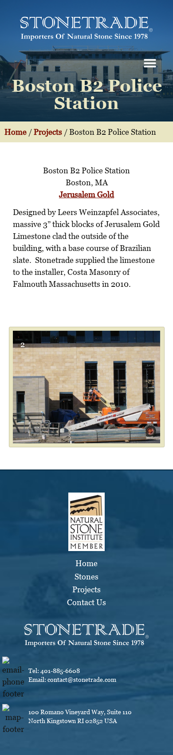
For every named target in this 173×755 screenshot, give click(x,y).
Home (15, 132)
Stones (86, 576)
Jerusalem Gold (86, 194)
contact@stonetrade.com (81, 679)
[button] (150, 63)
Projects (48, 132)
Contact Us (86, 602)
